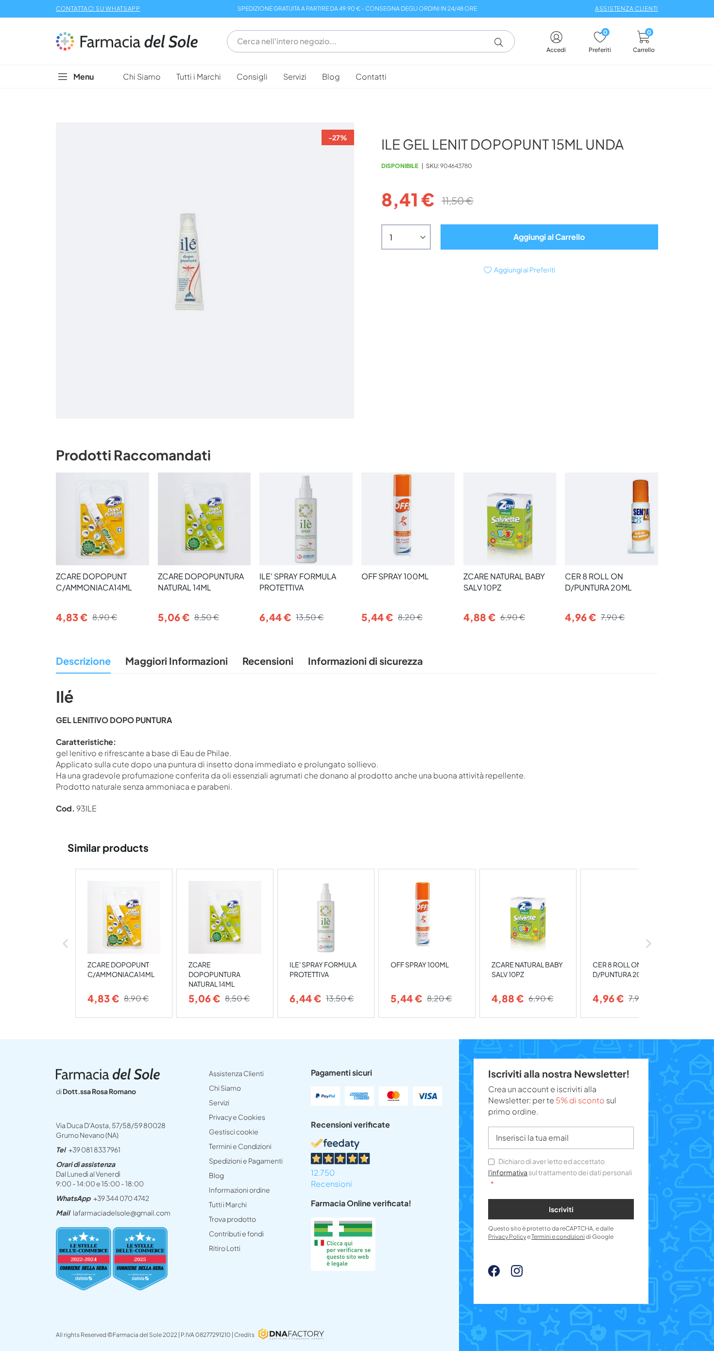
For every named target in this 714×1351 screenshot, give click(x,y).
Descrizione (83, 661)
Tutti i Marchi (228, 1204)
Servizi (219, 1102)
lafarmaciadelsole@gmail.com (121, 1212)
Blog (216, 1175)
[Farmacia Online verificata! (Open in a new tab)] (343, 1268)
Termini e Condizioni (240, 1146)
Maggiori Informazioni (176, 661)
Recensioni (267, 661)
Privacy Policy (507, 1236)
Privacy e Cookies (237, 1117)
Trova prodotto (232, 1219)
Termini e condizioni (558, 1236)
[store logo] (131, 41)
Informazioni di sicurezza (365, 661)
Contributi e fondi (236, 1233)
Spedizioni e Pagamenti (246, 1160)
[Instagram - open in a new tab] (512, 1273)
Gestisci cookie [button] (233, 1131)
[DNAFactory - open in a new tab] (291, 1334)
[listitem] (123, 943)
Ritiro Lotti (224, 1248)
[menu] (357, 76)
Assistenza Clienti (236, 1073)
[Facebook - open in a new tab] (494, 1273)
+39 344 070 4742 (121, 1198)
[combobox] (371, 41)
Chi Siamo (225, 1087)
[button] (502, 42)
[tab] (83, 664)
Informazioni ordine (239, 1189)
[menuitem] (142, 76)
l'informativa (507, 1172)
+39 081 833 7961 (94, 1149)
